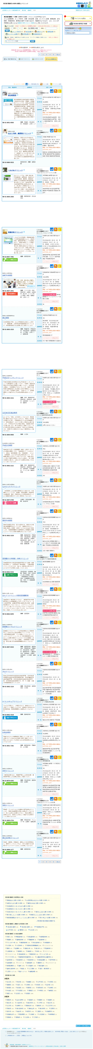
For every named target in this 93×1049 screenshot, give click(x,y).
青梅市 (41, 1000)
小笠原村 (42, 1014)
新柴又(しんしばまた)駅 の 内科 (41, 914)
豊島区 (32, 990)
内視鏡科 (48, 942)
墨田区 (23, 930)
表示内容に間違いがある (61, 1031)
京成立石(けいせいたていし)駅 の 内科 (20, 912)
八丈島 (28, 1017)
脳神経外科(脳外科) (26, 957)
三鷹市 (40, 1011)
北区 (20, 984)
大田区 (52, 982)
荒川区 (20, 982)
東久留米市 (21, 1008)
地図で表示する (25, 59)
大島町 (33, 1014)
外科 (39, 951)
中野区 (42, 990)
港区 (10, 993)
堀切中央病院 (7, 520)
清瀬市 (51, 1000)
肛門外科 (53, 960)
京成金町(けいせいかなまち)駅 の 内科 (20, 906)
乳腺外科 (48, 948)
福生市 (20, 1011)
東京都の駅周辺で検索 (80, 23)
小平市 (41, 1003)
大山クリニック (8, 671)
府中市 (10, 1011)
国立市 (10, 1003)
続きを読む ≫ (31, 286)
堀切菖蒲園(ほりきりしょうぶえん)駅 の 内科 (22, 917)
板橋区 (31, 982)
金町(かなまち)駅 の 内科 (16, 903)
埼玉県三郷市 (13, 927)
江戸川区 (12, 930)
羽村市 (10, 1008)
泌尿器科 (11, 963)
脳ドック (23, 971)
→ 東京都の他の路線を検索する (45, 921)
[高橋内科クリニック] (4, 234)
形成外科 (21, 960)
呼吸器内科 (20, 937)
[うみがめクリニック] (4, 172)
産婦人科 (29, 948)
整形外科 (34, 954)
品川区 (50, 984)
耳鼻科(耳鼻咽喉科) (34, 945)
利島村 (10, 1017)
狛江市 (51, 1003)
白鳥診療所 (6, 732)
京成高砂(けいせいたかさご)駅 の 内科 (20, 909)
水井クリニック (8, 771)
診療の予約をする (12, 575)
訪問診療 (25, 34)
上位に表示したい (74, 1031)
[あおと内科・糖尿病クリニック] (4, 133)
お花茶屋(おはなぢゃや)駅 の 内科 (38, 900)
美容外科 (32, 960)
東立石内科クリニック (10, 838)
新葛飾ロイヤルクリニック (12, 627)
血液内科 (42, 939)
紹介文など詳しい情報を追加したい (44, 1031)
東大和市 (44, 1008)
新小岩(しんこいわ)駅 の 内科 (17, 914)
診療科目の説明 (38, 59)
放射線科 (31, 963)
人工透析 (33, 968)
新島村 (19, 1017)
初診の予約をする (12, 717)
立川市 (10, 1005)
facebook (79, 6)
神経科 (30, 951)
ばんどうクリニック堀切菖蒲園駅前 (15, 595)
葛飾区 (10, 984)
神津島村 (53, 1014)
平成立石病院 (7, 445)
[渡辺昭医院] (4, 95)
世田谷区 (42, 987)
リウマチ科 (11, 957)
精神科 (21, 951)
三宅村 (37, 1017)
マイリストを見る (80, 18)
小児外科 (20, 945)
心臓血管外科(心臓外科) (45, 957)
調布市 (40, 1005)
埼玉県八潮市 (27, 927)
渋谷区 (39, 984)
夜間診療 (50, 31)
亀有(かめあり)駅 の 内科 (37, 903)
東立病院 (5, 318)
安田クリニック (8, 805)
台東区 (52, 987)
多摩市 (20, 1005)
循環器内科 (45, 937)
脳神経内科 (21, 939)
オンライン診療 (12, 34)
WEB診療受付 (12, 293)
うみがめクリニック (15, 170)
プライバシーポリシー (39, 1046)
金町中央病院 (7, 275)
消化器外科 (23, 954)
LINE (89, 6)
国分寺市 (31, 1003)
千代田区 (21, 990)
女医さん (39, 31)
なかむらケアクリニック (11, 487)
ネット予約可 (16, 31)
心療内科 (11, 951)
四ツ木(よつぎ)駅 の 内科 (49, 917)
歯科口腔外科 (12, 968)
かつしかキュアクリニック (12, 701)
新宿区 (10, 987)
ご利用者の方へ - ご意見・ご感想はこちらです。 (20, 1035)
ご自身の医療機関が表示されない (25, 1031)
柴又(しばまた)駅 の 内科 (45, 912)
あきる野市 (21, 1000)
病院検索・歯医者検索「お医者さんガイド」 (21, 1044)
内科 (10, 937)
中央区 (10, 990)
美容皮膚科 (42, 960)
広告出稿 (56, 1046)
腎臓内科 (32, 939)
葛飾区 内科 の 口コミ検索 (26, 23)
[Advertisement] (32, 214)
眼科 (9, 948)
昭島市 (10, 1000)
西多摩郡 (23, 1014)
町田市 (30, 1011)
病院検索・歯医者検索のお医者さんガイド (83, 2)
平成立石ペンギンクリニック (13, 378)
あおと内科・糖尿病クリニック (19, 133)
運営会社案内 (49, 1046)
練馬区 (52, 990)
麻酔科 (41, 963)
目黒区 (29, 993)
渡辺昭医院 (12, 95)
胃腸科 (10, 939)
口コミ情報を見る (12, 259)
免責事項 (31, 1046)
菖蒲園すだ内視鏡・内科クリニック (15, 558)
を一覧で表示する (11, 59)
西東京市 (30, 1005)
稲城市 (32, 1000)
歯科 (22, 965)
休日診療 (28, 31)
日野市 (54, 1008)
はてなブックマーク (85, 6)
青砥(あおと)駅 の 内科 (15, 900)
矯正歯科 (43, 965)
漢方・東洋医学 (45, 968)
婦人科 (39, 948)
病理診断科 (11, 965)
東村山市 (33, 1008)
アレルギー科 (12, 942)
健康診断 (34, 971)
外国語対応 (37, 34)
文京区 (19, 993)
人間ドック (11, 971)
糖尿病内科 (25, 942)
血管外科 (10, 960)
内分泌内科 (37, 942)
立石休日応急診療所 (9, 413)
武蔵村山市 (11, 1014)
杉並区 (20, 987)
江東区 (29, 984)
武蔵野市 (50, 1011)
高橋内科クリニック (15, 232)
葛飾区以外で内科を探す (83, 10)
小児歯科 (31, 965)
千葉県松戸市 (41, 927)
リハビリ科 (45, 954)
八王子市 (51, 1005)
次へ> (58, 54)
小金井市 (21, 1003)
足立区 (34, 930)
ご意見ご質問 (62, 1046)
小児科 (10, 945)
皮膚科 (18, 948)
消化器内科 (32, 937)
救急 (23, 968)
